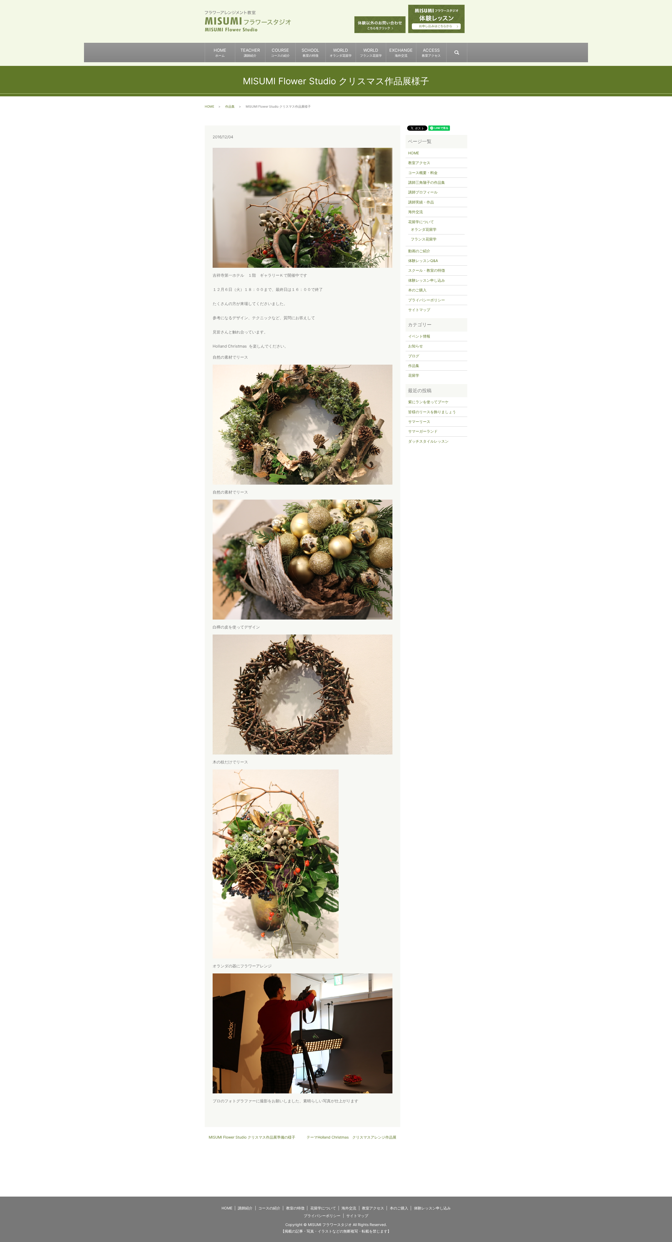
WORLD (341, 52)
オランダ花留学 (424, 229)
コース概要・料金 (423, 172)
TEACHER (250, 52)
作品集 (230, 106)
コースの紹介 (269, 1208)
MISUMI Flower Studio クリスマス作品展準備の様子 (252, 1137)
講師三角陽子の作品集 (426, 182)
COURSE (280, 52)
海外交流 (415, 211)
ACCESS (431, 52)
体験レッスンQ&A (423, 260)
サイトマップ (419, 309)
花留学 (413, 375)
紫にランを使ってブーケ (428, 402)
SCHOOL (310, 52)
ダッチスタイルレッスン (428, 441)
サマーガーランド (423, 431)
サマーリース (419, 421)
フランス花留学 (424, 239)
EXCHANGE (401, 52)
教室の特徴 (295, 1208)
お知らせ (415, 346)
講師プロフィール (423, 192)
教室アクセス (419, 162)
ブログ (413, 356)
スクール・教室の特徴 (426, 270)
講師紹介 (245, 1208)
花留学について (421, 221)
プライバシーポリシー (426, 300)
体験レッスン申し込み (426, 280)
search (466, 50)
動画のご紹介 (419, 251)
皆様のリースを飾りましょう (432, 412)
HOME (220, 52)
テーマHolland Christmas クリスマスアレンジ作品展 (351, 1137)
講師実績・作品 (421, 202)
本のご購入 (417, 290)
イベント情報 (419, 336)
